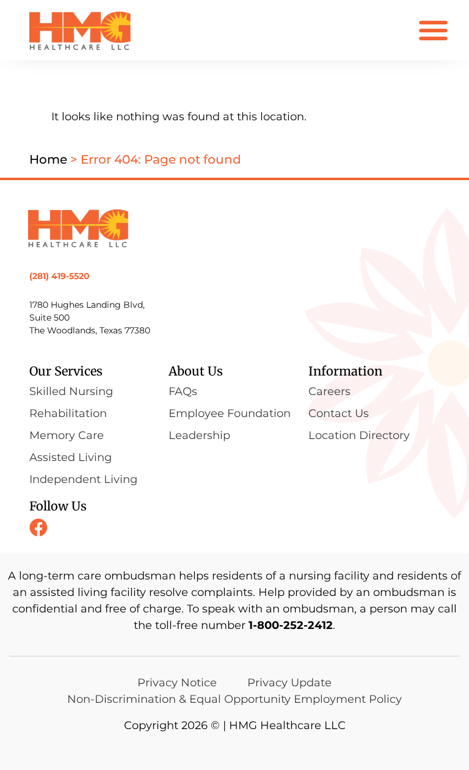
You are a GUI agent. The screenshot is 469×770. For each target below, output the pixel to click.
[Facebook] (38, 527)
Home (48, 159)
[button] (433, 30)
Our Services (66, 371)
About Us (196, 371)
